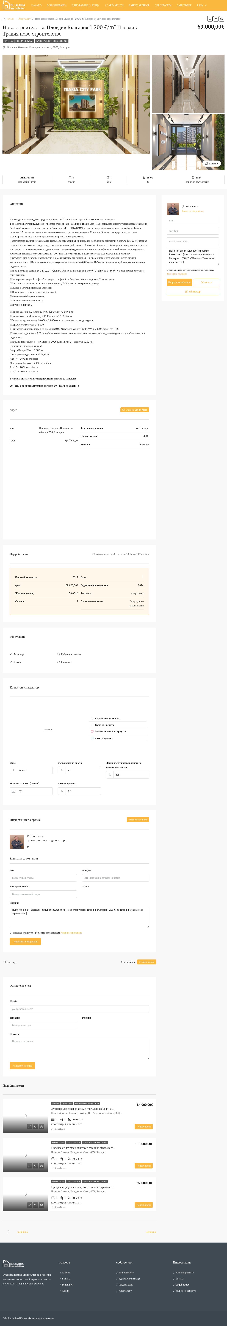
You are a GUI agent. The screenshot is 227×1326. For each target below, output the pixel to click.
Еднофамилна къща (129, 1278)
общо (13, 762)
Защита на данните (186, 1290)
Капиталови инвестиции (51, 41)
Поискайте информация (25, 941)
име (12, 870)
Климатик (66, 662)
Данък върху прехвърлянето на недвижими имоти (124, 765)
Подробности (144, 1126)
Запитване (184, 5)
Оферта (8, 41)
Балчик (66, 1278)
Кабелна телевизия (71, 654)
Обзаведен (67, 1103)
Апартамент (125, 1290)
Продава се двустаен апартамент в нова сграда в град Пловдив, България (95, 1147)
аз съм (85, 886)
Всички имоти (56, 5)
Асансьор (19, 654)
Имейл (13, 1001)
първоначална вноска (70, 762)
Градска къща (126, 1284)
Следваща (151, 1231)
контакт (180, 1278)
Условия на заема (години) (24, 783)
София (65, 1290)
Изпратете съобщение (179, 282)
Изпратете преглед (22, 1065)
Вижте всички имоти (138, 819)
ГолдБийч (67, 1284)
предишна (22, 1231)
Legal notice (183, 1284)
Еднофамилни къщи (85, 5)
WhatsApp (60, 840)
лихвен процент (67, 783)
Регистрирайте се (185, 1272)
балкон (17, 662)
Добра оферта (73, 1142)
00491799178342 (40, 840)
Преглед (14, 1034)
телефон (86, 870)
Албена (66, 1272)
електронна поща (19, 886)
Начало (36, 5)
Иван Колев (60, 1129)
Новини (14, 902)
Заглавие (15, 1017)
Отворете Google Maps (136, 410)
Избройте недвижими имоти (25, 16)
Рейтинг (86, 1017)
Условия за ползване (71, 932)
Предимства (163, 5)
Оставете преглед (146, 962)
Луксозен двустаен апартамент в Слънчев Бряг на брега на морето (91, 1108)
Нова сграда (24, 41)
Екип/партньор (139, 5)
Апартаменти (114, 5)
